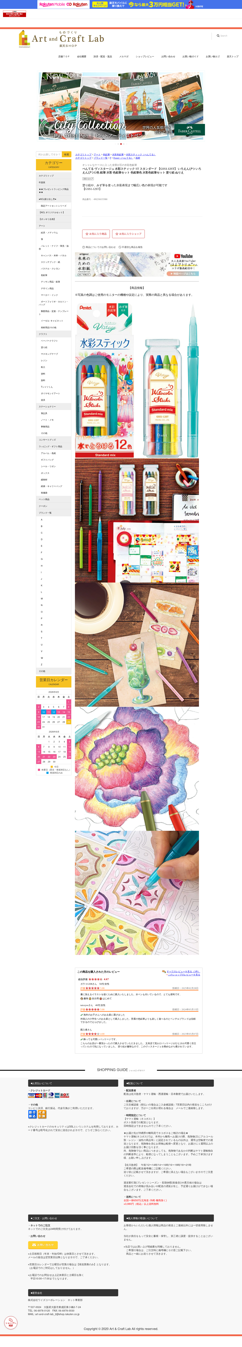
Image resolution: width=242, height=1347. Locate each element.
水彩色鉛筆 (118, 154)
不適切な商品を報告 (132, 247)
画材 (138, 158)
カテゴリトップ (83, 154)
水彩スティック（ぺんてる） (141, 154)
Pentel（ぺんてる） (123, 158)
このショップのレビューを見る (184, 974)
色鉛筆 (106, 154)
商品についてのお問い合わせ (101, 247)
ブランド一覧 (101, 158)
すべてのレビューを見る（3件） (183, 971)
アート (97, 154)
